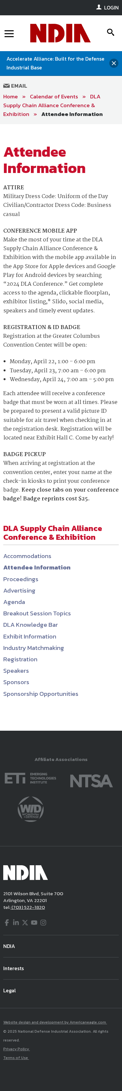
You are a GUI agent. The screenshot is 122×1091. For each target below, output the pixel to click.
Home (10, 96)
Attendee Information (72, 114)
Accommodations (27, 556)
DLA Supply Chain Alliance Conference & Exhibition (52, 105)
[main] (61, 427)
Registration (20, 659)
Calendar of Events (54, 96)
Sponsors (16, 682)
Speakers (16, 670)
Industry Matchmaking (33, 648)
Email (18, 85)
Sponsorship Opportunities (40, 693)
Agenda (14, 602)
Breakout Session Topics (37, 613)
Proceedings (20, 579)
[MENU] (9, 33)
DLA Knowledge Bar (30, 624)
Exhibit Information (29, 636)
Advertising (19, 590)
